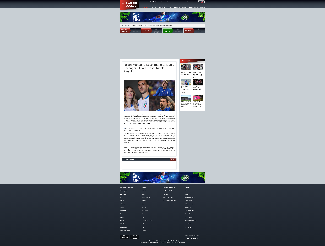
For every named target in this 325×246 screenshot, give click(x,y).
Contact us (189, 2)
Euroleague (188, 227)
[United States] (202, 2)
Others (202, 7)
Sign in (195, 2)
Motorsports (183, 7)
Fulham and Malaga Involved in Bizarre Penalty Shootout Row (186, 104)
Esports (196, 7)
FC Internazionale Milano (170, 200)
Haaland (144, 230)
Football (154, 7)
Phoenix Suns (188, 214)
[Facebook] (148, 2)
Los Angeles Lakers (190, 197)
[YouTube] (153, 2)
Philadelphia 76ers (190, 204)
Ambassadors (176, 2)
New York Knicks (189, 210)
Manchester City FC (168, 197)
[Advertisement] (162, 46)
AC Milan (165, 194)
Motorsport (123, 210)
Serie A (144, 207)
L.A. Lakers (188, 224)
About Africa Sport (161, 2)
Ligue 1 (144, 204)
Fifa (143, 214)
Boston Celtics (188, 200)
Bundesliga (145, 210)
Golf (121, 214)
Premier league (146, 197)
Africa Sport (123, 191)
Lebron (186, 194)
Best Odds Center (125, 230)
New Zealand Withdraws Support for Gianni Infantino (197, 87)
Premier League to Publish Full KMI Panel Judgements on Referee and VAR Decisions (197, 74)
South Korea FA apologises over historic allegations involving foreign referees (197, 104)
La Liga (144, 200)
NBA (186, 191)
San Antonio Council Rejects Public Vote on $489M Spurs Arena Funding (186, 73)
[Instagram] (155, 2)
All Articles (164, 241)
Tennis (176, 7)
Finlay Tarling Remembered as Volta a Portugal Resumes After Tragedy (185, 89)
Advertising (183, 2)
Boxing (191, 7)
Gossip (122, 200)
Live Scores (123, 194)
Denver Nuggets (189, 217)
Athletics (169, 7)
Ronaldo (144, 191)
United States (130, 5)
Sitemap (158, 241)
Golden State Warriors (191, 220)
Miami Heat (188, 207)
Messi (143, 194)
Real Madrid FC (167, 191)
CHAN (143, 227)
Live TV (122, 197)
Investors (169, 2)
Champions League (147, 220)
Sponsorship (123, 227)
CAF (143, 224)
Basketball (162, 7)
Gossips (127, 25)
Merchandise (146, 7)
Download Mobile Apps (174, 241)
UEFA (143, 217)
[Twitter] (151, 2)
